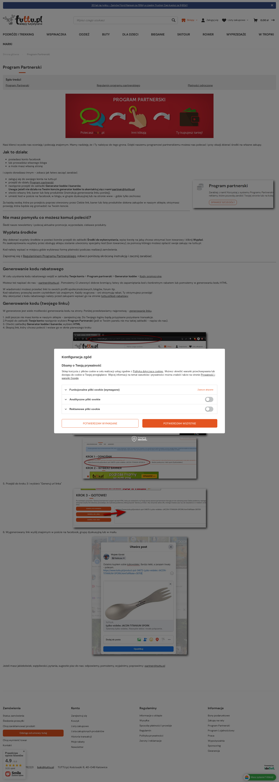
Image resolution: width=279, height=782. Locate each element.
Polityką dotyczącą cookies (148, 371)
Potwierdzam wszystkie (179, 423)
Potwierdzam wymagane (100, 423)
